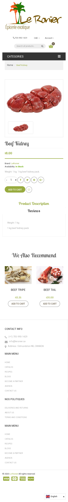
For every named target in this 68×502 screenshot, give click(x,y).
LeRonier (15, 163)
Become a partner (14, 381)
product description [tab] (34, 203)
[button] (55, 496)
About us (9, 412)
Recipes (8, 372)
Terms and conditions (16, 417)
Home (10, 65)
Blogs (8, 376)
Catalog (9, 367)
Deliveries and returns (16, 408)
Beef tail (50, 289)
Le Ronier (13, 474)
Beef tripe (18, 289)
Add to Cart (18, 303)
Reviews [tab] (34, 210)
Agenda (8, 386)
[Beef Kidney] (20, 127)
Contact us (10, 391)
